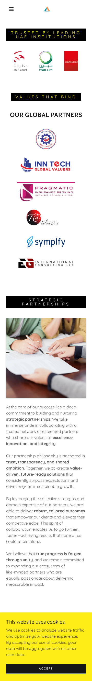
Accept (46, 668)
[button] (11, 9)
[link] (47, 9)
